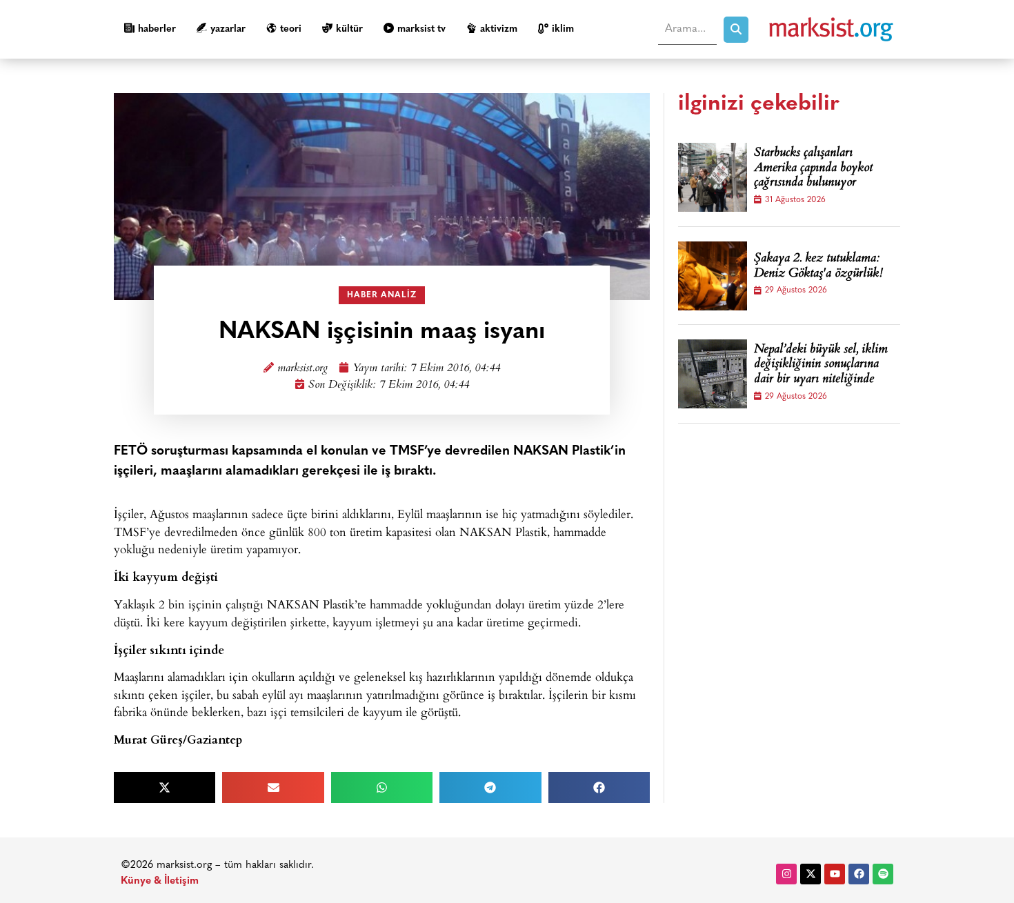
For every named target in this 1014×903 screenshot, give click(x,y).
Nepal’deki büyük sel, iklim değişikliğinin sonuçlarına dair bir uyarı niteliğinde (821, 365)
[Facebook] (858, 874)
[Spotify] (883, 874)
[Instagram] (786, 874)
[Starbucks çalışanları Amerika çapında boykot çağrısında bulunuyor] (712, 177)
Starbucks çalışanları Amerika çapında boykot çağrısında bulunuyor (813, 168)
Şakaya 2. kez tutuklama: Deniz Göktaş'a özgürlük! (818, 266)
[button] (164, 787)
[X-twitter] (810, 874)
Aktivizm (498, 29)
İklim (563, 29)
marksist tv (421, 29)
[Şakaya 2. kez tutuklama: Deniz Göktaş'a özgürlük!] (712, 275)
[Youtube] (834, 874)
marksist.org (302, 368)
